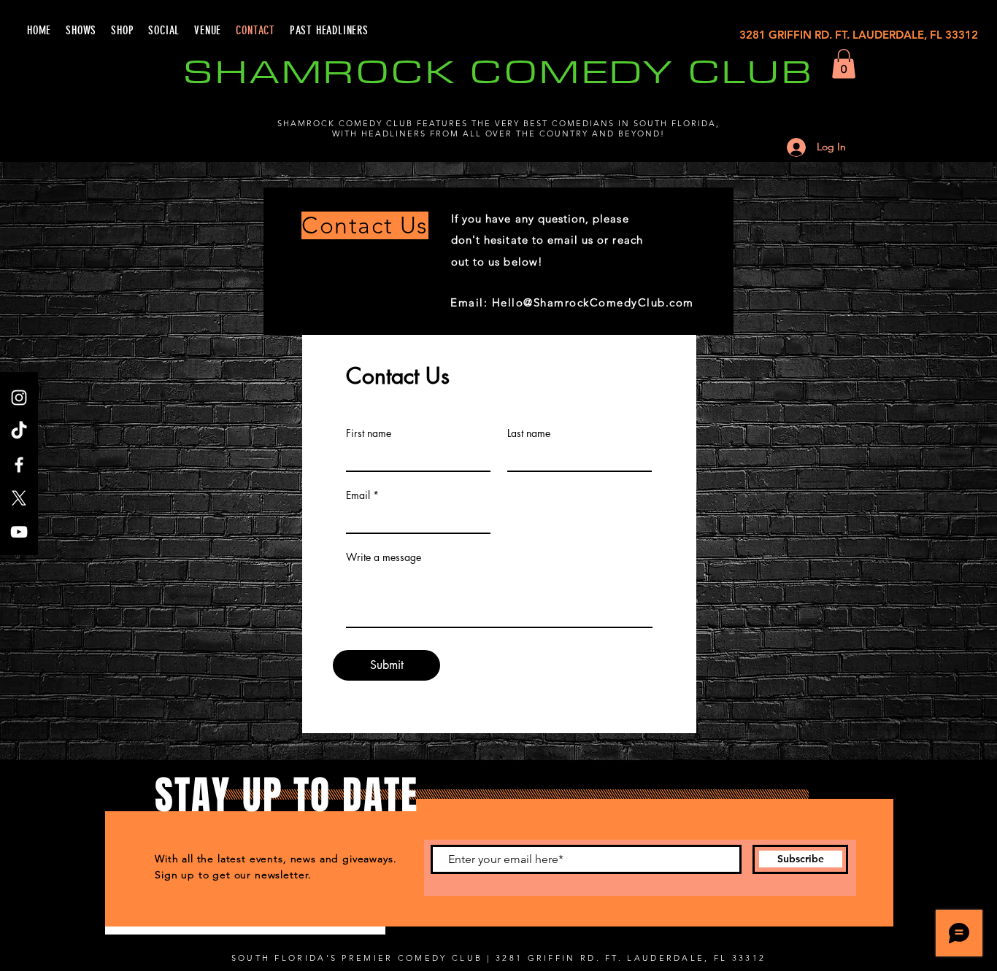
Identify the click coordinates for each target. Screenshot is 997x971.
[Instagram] (19, 397)
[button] (843, 64)
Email (358, 495)
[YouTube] (19, 532)
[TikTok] (19, 431)
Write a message (383, 557)
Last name (528, 433)
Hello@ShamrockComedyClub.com (593, 302)
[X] (19, 498)
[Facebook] (19, 464)
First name (368, 433)
